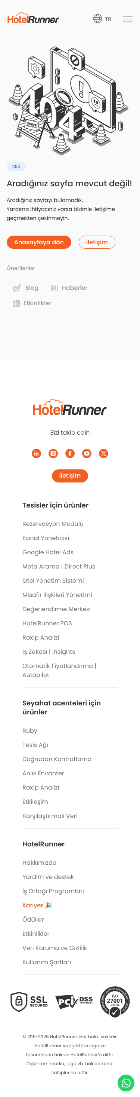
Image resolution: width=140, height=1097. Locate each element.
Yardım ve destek (48, 877)
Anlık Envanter (43, 773)
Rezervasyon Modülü (53, 524)
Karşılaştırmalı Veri (50, 816)
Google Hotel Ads (48, 552)
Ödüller (33, 919)
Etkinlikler (35, 933)
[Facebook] (70, 453)
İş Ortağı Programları (53, 891)
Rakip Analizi (40, 637)
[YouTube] (86, 453)
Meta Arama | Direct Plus (58, 566)
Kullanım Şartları (46, 962)
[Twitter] (103, 453)
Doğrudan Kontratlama (56, 759)
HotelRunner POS (47, 623)
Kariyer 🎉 (37, 905)
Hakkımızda (39, 862)
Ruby (29, 730)
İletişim (70, 475)
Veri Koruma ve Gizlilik (54, 948)
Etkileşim (35, 801)
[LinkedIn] (36, 453)
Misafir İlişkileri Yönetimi (57, 595)
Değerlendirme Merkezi (56, 609)
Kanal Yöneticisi (45, 538)
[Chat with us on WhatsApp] (126, 1083)
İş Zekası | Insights (48, 651)
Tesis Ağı (35, 745)
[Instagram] (53, 453)
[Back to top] (126, 1062)
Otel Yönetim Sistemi (53, 580)
